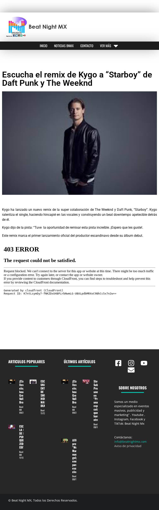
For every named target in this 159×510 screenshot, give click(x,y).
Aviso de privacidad (127, 446)
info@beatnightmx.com (130, 442)
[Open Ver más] (115, 45)
